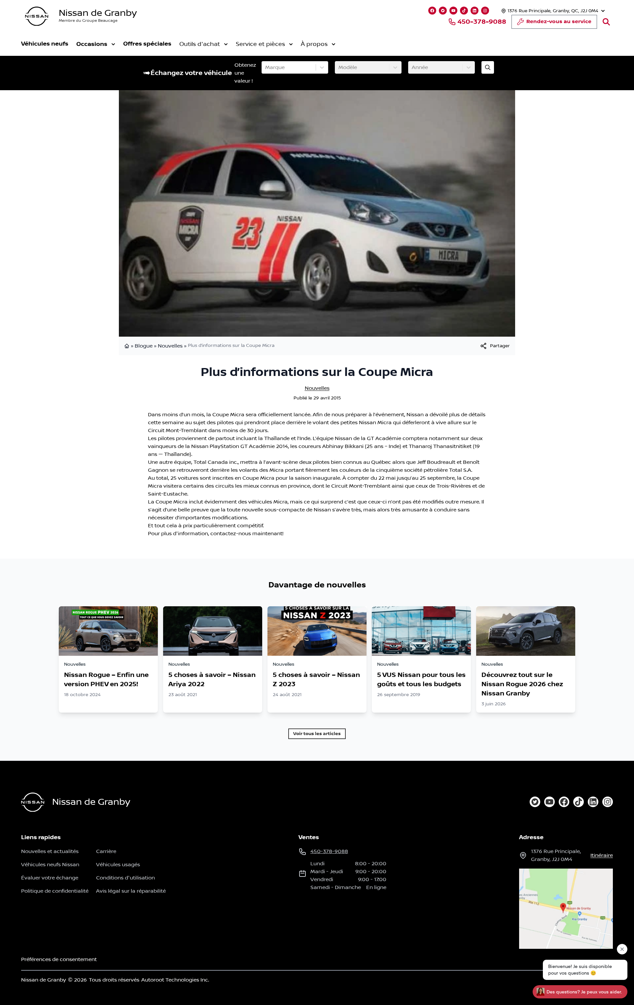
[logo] (36, 16)
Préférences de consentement (59, 959)
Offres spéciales (147, 43)
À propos (314, 44)
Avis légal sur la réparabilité (131, 891)
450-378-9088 (481, 22)
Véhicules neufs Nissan (50, 865)
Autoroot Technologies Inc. (175, 980)
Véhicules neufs (44, 43)
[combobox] (265, 67)
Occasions (91, 44)
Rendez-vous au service (558, 22)
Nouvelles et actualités (50, 851)
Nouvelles (170, 346)
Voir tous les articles (317, 733)
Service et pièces (260, 44)
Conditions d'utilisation (125, 878)
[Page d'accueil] (127, 346)
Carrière (106, 851)
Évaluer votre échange (49, 878)
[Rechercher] (606, 21)
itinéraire (601, 855)
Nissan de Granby (98, 13)
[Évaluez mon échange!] (487, 67)
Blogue (144, 346)
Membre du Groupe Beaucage (88, 20)
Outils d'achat (199, 44)
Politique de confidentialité (54, 891)
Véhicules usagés (118, 865)
